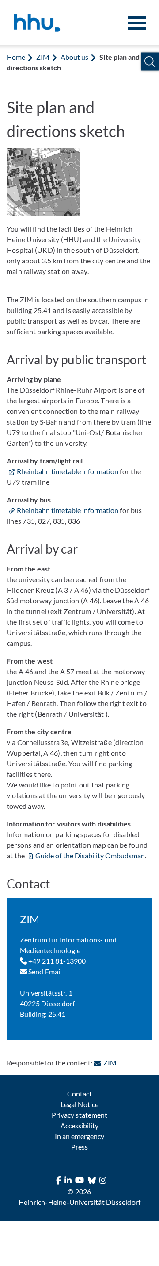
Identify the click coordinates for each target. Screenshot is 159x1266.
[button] (150, 62)
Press (79, 1146)
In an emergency (79, 1136)
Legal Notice (79, 1104)
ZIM (42, 57)
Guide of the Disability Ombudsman (90, 855)
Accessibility (79, 1125)
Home (16, 57)
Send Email (44, 971)
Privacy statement (79, 1115)
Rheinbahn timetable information (67, 471)
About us (74, 57)
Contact (79, 1093)
